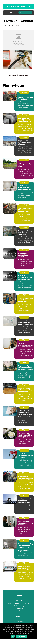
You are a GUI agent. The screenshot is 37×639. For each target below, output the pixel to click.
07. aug (24, 227)
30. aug (24, 92)
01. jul (24, 563)
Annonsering (18, 621)
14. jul (24, 385)
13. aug (24, 160)
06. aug (24, 272)
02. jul (24, 495)
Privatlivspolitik (21, 636)
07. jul (24, 407)
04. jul (24, 473)
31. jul (24, 295)
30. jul (24, 317)
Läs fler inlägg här (18, 75)
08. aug (24, 182)
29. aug (24, 115)
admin (17, 25)
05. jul (24, 450)
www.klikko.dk (20, 611)
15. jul (24, 362)
